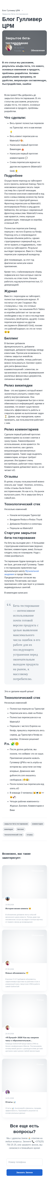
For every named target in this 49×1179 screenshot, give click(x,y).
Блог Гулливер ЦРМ (11, 10)
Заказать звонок (24, 1172)
